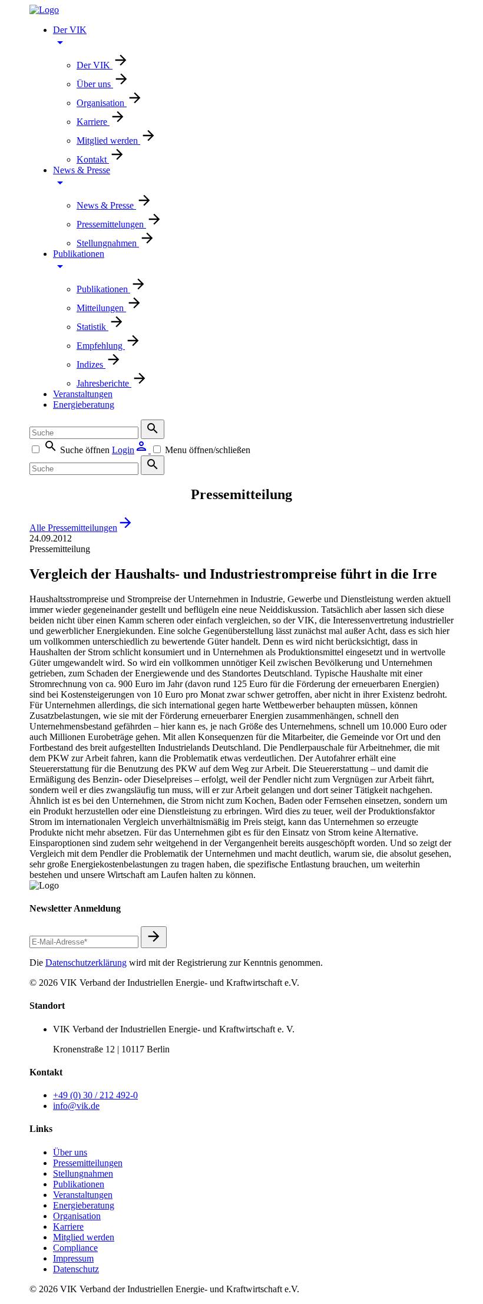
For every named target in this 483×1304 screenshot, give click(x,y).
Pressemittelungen (111, 224)
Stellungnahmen (108, 243)
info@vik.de (76, 1106)
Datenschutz (76, 1269)
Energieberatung (83, 405)
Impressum (73, 1258)
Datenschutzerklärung (86, 963)
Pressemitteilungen (88, 1163)
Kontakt (93, 159)
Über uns (95, 84)
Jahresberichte (104, 383)
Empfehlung (101, 346)
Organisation (102, 103)
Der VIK (70, 30)
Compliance (75, 1248)
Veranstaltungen (83, 394)
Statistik (92, 327)
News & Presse (81, 170)
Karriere (93, 122)
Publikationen (78, 254)
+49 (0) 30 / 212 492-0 (95, 1095)
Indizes (91, 364)
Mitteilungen (101, 308)
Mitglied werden (108, 141)
